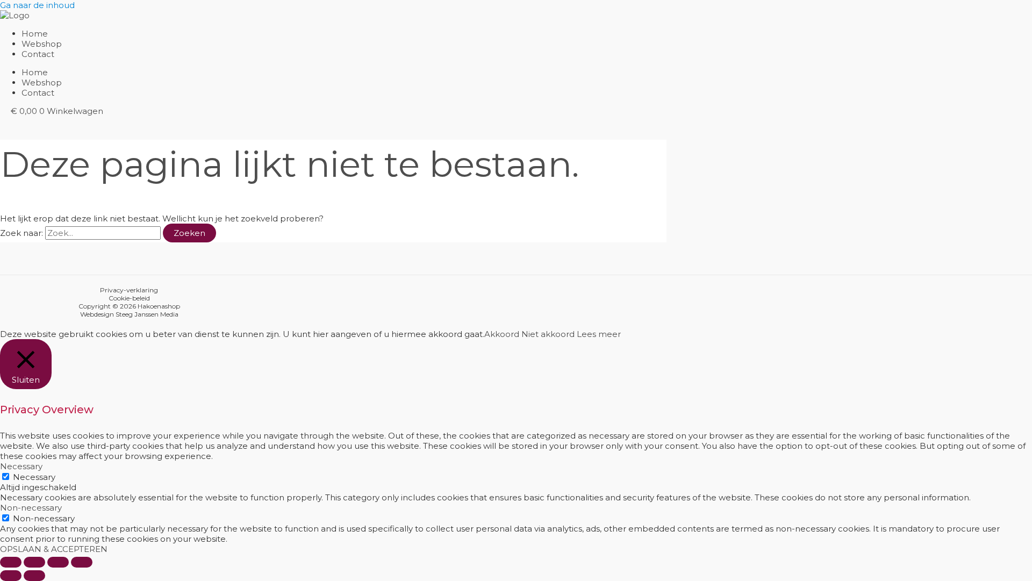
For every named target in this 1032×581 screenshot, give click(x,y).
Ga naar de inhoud (37, 5)
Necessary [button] (21, 466)
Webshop (42, 44)
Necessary (34, 477)
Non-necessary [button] (31, 508)
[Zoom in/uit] (11, 562)
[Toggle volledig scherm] (34, 562)
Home (35, 33)
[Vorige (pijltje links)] (11, 575)
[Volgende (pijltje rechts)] (34, 575)
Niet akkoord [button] (548, 334)
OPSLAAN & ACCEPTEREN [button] (54, 549)
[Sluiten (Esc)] (81, 562)
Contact (38, 54)
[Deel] (58, 562)
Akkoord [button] (501, 334)
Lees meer (599, 334)
